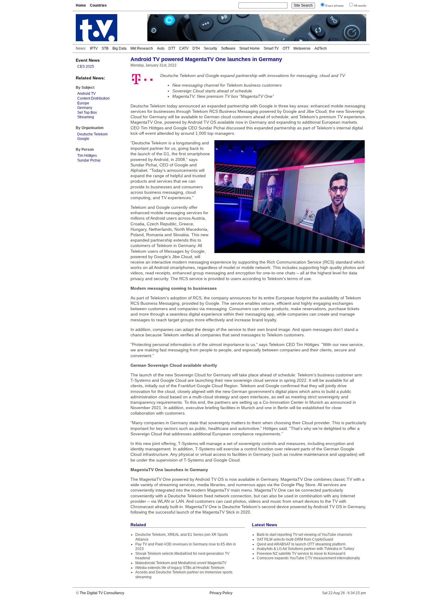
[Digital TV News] (108, 27)
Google (83, 139)
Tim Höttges (87, 155)
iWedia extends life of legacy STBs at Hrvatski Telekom (179, 568)
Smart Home (249, 48)
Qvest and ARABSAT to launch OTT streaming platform (301, 544)
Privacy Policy (221, 593)
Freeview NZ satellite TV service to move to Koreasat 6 (301, 553)
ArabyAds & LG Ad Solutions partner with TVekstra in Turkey (305, 549)
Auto (160, 48)
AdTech (321, 48)
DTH (196, 48)
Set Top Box (87, 112)
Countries (98, 5)
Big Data (119, 48)
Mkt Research (141, 48)
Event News (88, 60)
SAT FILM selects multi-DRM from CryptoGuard (295, 539)
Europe (83, 103)
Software (228, 48)
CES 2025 (85, 66)
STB (105, 48)
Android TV (86, 93)
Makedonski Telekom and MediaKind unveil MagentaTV (180, 563)
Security (210, 48)
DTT (171, 48)
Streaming (85, 117)
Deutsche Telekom (92, 134)
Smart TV (271, 48)
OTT (286, 48)
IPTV (94, 48)
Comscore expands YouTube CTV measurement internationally (308, 558)
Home (81, 5)
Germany (84, 108)
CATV (184, 48)
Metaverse (302, 48)
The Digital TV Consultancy (102, 593)
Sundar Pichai (88, 160)
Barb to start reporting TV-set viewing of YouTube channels (304, 535)
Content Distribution (93, 98)
